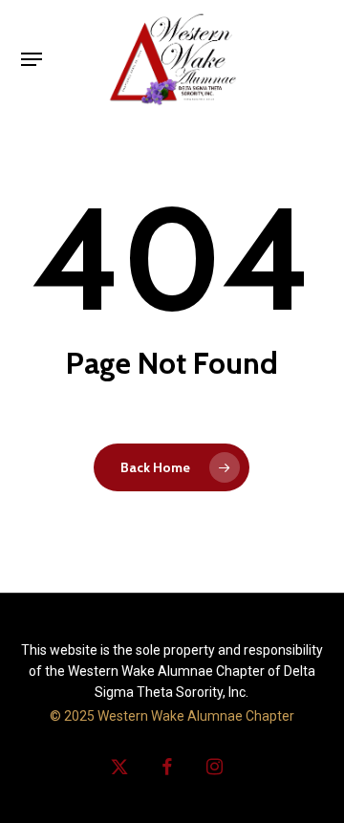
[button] (31, 59)
